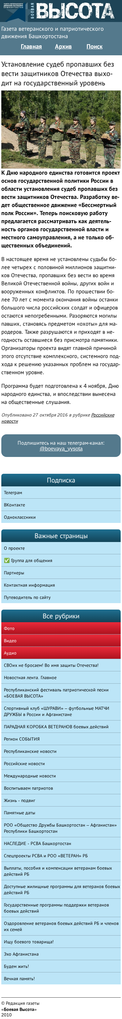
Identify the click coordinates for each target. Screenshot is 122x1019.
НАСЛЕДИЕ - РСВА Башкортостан (37, 843)
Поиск (94, 46)
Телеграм (13, 492)
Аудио (10, 653)
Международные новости (30, 775)
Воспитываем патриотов (28, 788)
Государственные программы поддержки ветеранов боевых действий (56, 908)
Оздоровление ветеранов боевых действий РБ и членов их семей (61, 926)
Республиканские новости (30, 751)
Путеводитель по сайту (27, 597)
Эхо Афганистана (21, 954)
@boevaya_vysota (61, 448)
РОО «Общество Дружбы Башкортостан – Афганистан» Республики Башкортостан (60, 828)
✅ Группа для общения (28, 560)
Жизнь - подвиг (19, 800)
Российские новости (24, 763)
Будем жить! (16, 966)
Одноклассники (20, 517)
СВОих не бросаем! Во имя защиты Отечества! (51, 665)
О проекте (14, 548)
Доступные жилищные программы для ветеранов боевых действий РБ (62, 889)
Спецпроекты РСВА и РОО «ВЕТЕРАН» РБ (46, 855)
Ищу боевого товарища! (29, 941)
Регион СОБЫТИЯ (22, 739)
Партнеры (14, 572)
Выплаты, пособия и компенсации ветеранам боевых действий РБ (58, 871)
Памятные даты (19, 812)
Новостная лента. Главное (30, 677)
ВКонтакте (14, 504)
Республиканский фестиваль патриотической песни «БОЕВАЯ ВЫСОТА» (56, 693)
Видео (10, 640)
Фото (9, 628)
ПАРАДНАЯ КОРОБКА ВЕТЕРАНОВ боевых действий (56, 726)
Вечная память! (19, 978)
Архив (63, 46)
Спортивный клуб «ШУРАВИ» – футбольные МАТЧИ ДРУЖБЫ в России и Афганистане (56, 711)
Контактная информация (29, 585)
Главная (31, 46)
